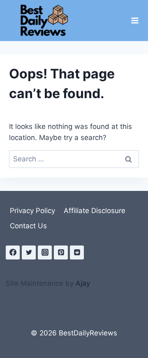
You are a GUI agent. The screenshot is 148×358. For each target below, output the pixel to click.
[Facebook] (13, 252)
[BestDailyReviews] (47, 20)
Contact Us (28, 226)
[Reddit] (77, 252)
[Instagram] (45, 252)
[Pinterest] (61, 252)
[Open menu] (134, 20)
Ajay (83, 283)
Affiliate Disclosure (94, 211)
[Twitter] (29, 252)
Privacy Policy (32, 211)
